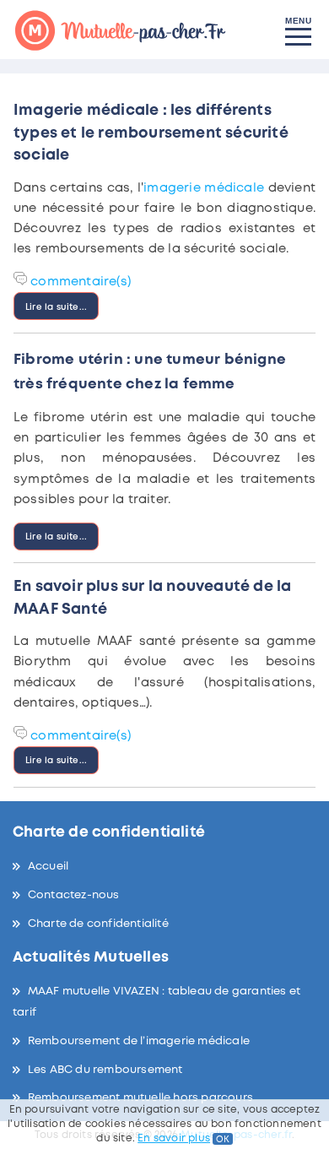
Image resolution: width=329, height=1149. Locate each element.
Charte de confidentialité (98, 924)
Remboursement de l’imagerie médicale (139, 1041)
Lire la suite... (56, 307)
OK (222, 1139)
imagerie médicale (203, 188)
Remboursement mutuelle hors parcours (140, 1098)
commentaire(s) (80, 282)
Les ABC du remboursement (105, 1070)
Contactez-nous (74, 895)
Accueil (48, 866)
